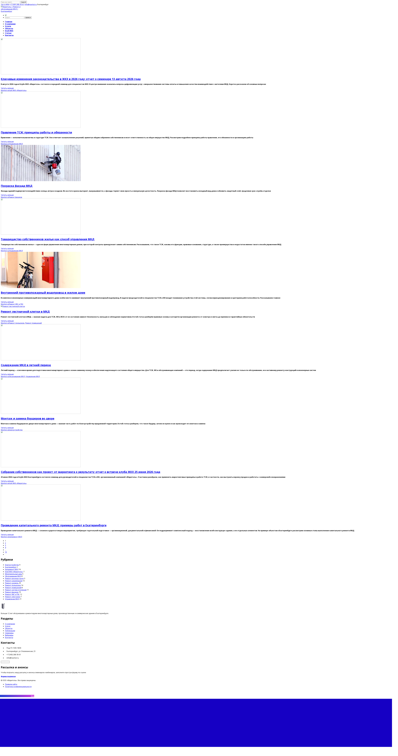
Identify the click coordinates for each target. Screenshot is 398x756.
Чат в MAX (5, 4)
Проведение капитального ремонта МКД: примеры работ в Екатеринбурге (53, 525)
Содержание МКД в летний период (26, 365)
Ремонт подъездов (16, 323)
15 (6, 552)
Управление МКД (16, 144)
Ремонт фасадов (15, 197)
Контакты (9, 637)
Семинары (9, 633)
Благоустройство (16, 430)
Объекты (8, 628)
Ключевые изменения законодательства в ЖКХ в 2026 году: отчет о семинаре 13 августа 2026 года (71, 79)
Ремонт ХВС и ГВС (16, 304)
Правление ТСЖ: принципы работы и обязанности (36, 132)
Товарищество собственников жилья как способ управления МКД (47, 239)
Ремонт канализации (13, 581)
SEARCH (28, 18)
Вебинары (9, 635)
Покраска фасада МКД (16, 186)
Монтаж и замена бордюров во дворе (27, 418)
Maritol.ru (5, 90)
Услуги (7, 626)
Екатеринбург (10, 567)
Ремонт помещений (33, 323)
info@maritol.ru (31, 4)
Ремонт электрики (12, 597)
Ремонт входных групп (14, 578)
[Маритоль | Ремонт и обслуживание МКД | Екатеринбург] (14, 11)
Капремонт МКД (15, 537)
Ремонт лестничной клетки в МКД (25, 311)
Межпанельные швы (13, 574)
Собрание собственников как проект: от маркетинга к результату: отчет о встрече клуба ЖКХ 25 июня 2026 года (80, 472)
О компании (10, 624)
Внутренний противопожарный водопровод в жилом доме (43, 292)
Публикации (10, 631)
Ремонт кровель (12, 583)
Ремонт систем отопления (15, 590)
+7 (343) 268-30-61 (17, 4)
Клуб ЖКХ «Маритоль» (18, 90)
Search (23, 2)
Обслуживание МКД (17, 376)
